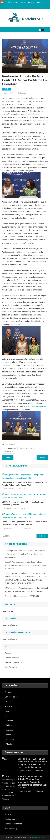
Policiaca (8, 706)
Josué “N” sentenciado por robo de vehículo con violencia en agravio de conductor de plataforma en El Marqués (25, 565)
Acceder (8, 653)
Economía (10, 739)
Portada (8, 692)
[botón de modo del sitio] (41, 30)
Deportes (10, 730)
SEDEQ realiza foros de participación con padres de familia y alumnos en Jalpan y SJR (24, 483)
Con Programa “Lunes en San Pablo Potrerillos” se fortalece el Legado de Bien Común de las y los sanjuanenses (25, 554)
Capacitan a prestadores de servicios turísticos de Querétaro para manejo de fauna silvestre (43, 458)
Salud (8, 735)
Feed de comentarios (13, 662)
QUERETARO (8, 452)
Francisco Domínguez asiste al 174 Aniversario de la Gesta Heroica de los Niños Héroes (24, 523)
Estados (6, 89)
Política (9, 725)
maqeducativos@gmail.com (35, 406)
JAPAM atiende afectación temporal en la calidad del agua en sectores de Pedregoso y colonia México (26, 589)
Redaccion (22, 93)
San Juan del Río (11, 697)
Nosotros (31, 2)
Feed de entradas (12, 658)
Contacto (40, 2)
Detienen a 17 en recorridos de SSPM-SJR (22, 596)
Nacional (9, 720)
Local (7, 711)
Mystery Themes (38, 837)
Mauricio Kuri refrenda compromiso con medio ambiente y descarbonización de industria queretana (10, 458)
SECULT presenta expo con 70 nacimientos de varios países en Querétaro (24, 503)
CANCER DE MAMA (26, 449)
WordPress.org (11, 667)
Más (6, 716)
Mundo (9, 744)
